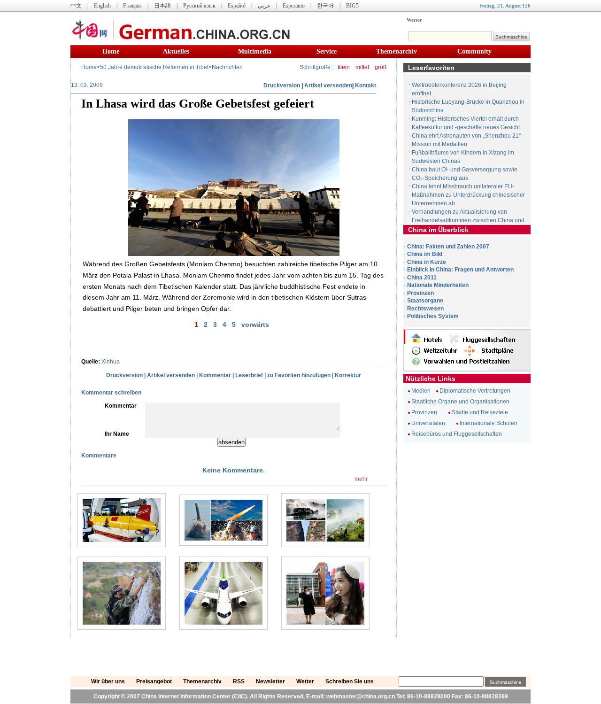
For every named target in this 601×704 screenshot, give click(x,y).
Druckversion (281, 85)
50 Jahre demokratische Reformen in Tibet (154, 67)
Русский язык (199, 5)
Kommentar (215, 375)
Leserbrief (249, 375)
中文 (76, 5)
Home (110, 51)
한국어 (325, 5)
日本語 (162, 5)
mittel (362, 67)
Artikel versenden (328, 85)
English (102, 5)
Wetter (414, 20)
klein (344, 67)
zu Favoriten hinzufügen (299, 375)
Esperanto (294, 5)
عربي (264, 5)
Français (132, 5)
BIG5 (352, 5)
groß (380, 67)
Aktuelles (176, 51)
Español (237, 5)
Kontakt (365, 85)
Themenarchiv (396, 51)
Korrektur (348, 375)
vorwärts (255, 324)
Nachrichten (227, 67)
